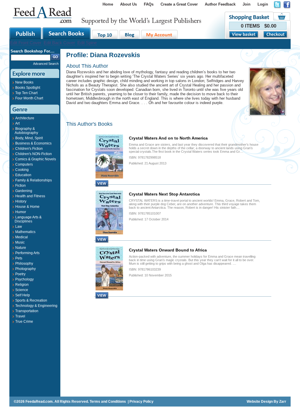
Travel (20, 316)
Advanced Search (46, 63)
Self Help (22, 295)
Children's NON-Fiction (33, 154)
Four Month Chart (29, 98)
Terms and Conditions (108, 401)
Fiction (20, 185)
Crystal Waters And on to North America (168, 138)
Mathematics (25, 232)
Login (263, 4)
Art (17, 123)
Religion (22, 285)
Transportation (26, 311)
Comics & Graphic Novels (35, 159)
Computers (24, 164)
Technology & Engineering (36, 306)
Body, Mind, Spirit (29, 138)
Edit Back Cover (59, 42)
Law (18, 227)
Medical (21, 237)
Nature (20, 248)
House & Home (27, 207)
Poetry (20, 274)
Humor (20, 212)
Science (21, 290)
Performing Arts (27, 253)
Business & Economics (33, 143)
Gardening (23, 191)
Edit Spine (87, 42)
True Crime (24, 321)
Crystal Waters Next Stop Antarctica (164, 194)
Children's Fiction (29, 149)
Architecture (24, 118)
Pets (18, 258)
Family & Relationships (33, 180)
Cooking (22, 170)
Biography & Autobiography (26, 131)
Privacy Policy (141, 401)
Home (108, 4)
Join (246, 4)
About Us (128, 4)
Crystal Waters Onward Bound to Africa (168, 250)
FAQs (149, 4)
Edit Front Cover (25, 42)
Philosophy (24, 263)
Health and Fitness (30, 196)
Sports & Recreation (31, 300)
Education (23, 175)
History (20, 201)
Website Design (260, 401)
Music (20, 242)
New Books (24, 82)
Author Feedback (220, 4)
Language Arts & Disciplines (28, 219)
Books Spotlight (27, 88)
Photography (25, 269)
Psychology (24, 279)
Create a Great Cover (179, 4)
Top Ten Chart (26, 93)
